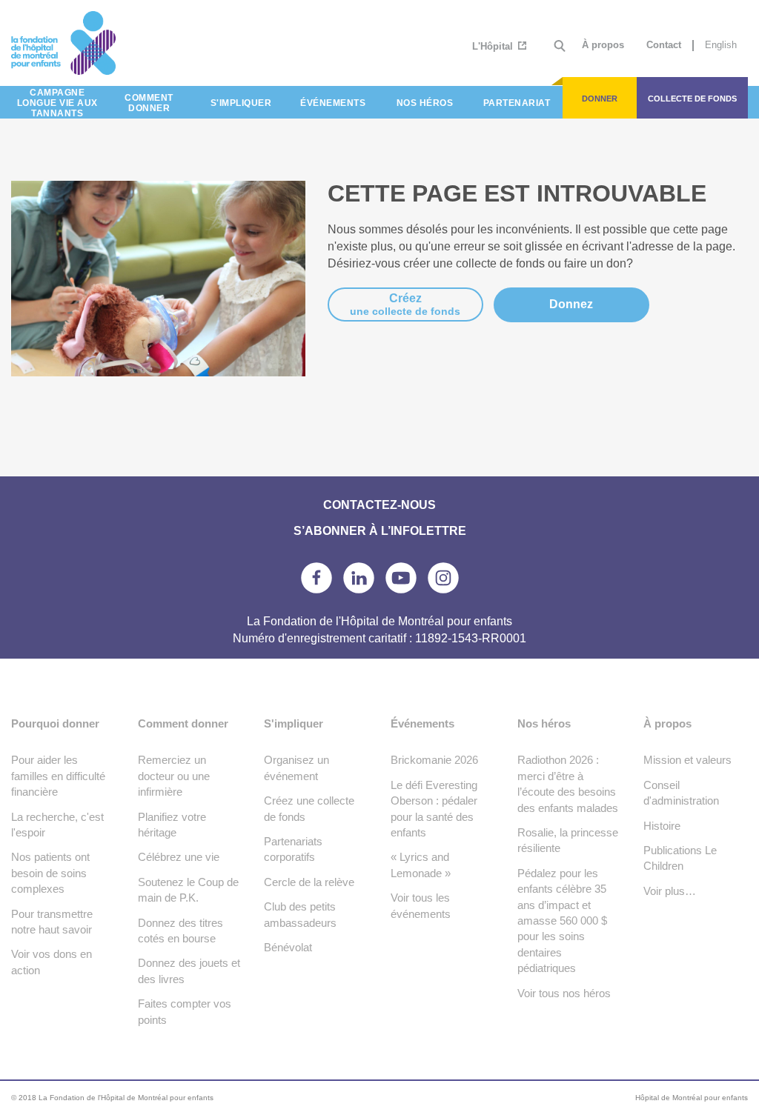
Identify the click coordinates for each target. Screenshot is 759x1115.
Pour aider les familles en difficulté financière (58, 775)
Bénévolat (288, 947)
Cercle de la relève (309, 882)
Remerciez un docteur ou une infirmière (174, 775)
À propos (603, 44)
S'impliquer (293, 723)
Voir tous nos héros (564, 993)
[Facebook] (316, 577)
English (721, 44)
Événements (422, 723)
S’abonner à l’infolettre (380, 531)
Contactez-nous (379, 505)
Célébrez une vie (178, 857)
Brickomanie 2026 (434, 759)
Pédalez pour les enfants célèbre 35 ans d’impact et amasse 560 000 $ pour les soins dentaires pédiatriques (562, 921)
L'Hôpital (494, 46)
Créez (405, 304)
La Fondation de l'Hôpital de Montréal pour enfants (103, 43)
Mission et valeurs (687, 759)
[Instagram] (443, 577)
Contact (663, 44)
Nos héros (544, 723)
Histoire (661, 825)
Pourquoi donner (55, 723)
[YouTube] (401, 577)
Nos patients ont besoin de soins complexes (50, 873)
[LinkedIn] (358, 577)
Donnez (571, 304)
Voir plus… (669, 891)
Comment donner (183, 723)
